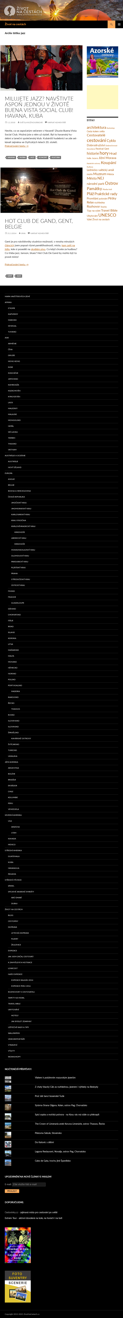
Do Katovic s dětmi (44, 1142)
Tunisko (12, 332)
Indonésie (13, 373)
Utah (13, 833)
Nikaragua (13, 868)
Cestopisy (13, 921)
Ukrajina (12, 756)
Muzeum (99, 174)
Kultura (56, 157)
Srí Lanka (13, 432)
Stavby (104, 207)
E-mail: (8, 1184)
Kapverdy (13, 314)
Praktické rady (105, 194)
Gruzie (11, 355)
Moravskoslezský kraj (23, 550)
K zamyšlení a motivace (20, 962)
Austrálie (13, 461)
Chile (10, 791)
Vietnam (12, 450)
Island (11, 632)
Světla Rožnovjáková (31, 122)
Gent (10, 276)
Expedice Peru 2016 (21, 986)
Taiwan (11, 438)
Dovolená (91, 149)
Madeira (15, 691)
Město (92, 178)
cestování (96, 140)
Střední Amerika (13, 850)
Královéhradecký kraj (23, 526)
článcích (9, 245)
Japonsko (13, 379)
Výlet (89, 220)
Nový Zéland (14, 467)
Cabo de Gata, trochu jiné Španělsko (53, 1161)
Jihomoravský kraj (21, 509)
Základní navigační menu (119, 24)
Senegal (12, 326)
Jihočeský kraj (19, 503)
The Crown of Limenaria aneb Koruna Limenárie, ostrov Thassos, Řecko (70, 1124)
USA (10, 821)
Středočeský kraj (20, 579)
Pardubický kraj (19, 562)
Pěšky (112, 198)
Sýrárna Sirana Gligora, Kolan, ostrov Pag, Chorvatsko (61, 1105)
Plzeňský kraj (18, 568)
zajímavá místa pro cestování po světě (38, 1212)
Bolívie (11, 774)
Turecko (12, 750)
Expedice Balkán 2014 (22, 980)
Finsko (11, 591)
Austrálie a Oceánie (15, 456)
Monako (12, 662)
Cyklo (111, 141)
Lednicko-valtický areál (100, 170)
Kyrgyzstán (14, 397)
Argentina (13, 768)
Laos (10, 402)
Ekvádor (12, 786)
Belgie (11, 485)
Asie (7, 338)
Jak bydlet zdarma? (21, 1021)
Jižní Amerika (11, 762)
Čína (10, 349)
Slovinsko (13, 727)
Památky (94, 189)
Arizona (15, 827)
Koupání (108, 163)
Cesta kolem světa (96, 131)
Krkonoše (19, 532)
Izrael (11, 886)
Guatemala (14, 856)
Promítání (92, 198)
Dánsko (12, 609)
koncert (43, 157)
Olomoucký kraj (20, 556)
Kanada (12, 839)
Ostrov (111, 183)
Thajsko (12, 444)
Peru (10, 803)
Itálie (10, 621)
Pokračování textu (17, 146)
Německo (12, 668)
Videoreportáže (16, 1039)
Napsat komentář (57, 122)
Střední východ (13, 880)
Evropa (8, 473)
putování (103, 199)
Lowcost (13, 968)
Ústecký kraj (18, 585)
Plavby (14, 939)
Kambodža (13, 385)
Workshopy (14, 1057)
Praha (14, 573)
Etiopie (11, 308)
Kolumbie (13, 797)
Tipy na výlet (93, 211)
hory (104, 153)
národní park (95, 183)
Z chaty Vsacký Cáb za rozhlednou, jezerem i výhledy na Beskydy (66, 1087)
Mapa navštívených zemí (17, 296)
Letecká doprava (20, 933)
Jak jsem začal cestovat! (21, 957)
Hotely (14, 1015)
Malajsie (12, 414)
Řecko (11, 703)
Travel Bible (109, 210)
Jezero (95, 158)
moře (90, 174)
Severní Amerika (13, 815)
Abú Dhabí (16, 898)
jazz (32, 157)
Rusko (11, 715)
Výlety (11, 1051)
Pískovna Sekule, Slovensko (48, 1133)
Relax (90, 202)
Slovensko (13, 721)
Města (110, 174)
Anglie (11, 479)
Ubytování (92, 216)
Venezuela (13, 809)
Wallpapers (14, 1033)
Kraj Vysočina (18, 520)
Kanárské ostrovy (93, 163)
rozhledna (99, 203)
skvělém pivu (38, 249)
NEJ (100, 178)
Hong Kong (14, 361)
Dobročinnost (111, 146)
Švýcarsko (13, 744)
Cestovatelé (96, 135)
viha (23, 233)
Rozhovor (93, 206)
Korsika (12, 638)
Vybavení (12, 1045)
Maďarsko (13, 650)
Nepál (11, 426)
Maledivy (12, 408)
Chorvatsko (14, 615)
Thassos (15, 709)
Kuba (10, 862)
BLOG (10, 915)
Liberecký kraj (18, 538)
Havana (11, 157)
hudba (22, 157)
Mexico (12, 845)
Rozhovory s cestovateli (21, 992)
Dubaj (14, 903)
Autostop (111, 128)
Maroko (12, 320)
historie (93, 153)
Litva (10, 644)
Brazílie (12, 780)
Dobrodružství (96, 145)
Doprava (12, 927)
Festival (100, 149)
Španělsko (13, 733)
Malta (11, 656)
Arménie (12, 344)
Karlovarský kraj (20, 514)
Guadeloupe (17, 603)
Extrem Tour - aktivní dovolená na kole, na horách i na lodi (33, 1218)
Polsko (12, 680)
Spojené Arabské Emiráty (21, 892)
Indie (89, 158)
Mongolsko (14, 420)
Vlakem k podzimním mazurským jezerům (55, 1078)
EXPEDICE (12, 951)
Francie (12, 597)
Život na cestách (15, 24)
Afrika (8, 302)
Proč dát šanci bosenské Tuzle (49, 1096)
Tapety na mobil (16, 998)
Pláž (90, 194)
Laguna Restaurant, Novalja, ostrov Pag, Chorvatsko (60, 1152)
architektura (96, 127)
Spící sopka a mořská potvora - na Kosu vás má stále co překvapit (67, 1115)
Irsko (11, 626)
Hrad (113, 153)
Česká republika (16, 497)
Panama (12, 874)
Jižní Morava (107, 158)
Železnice (16, 945)
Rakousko (13, 697)
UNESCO (107, 215)
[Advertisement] (102, 97)
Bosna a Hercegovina (19, 491)
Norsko (12, 674)
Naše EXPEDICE (15, 974)
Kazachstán (14, 391)
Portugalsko (15, 685)
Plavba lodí (107, 189)
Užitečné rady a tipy (18, 1027)
